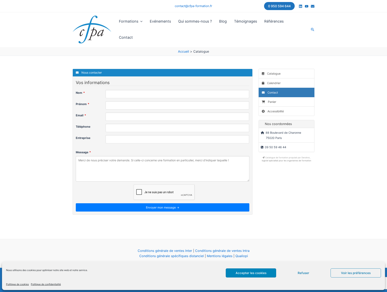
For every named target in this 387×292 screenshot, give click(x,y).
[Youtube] (306, 6)
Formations (128, 21)
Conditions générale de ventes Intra (222, 251)
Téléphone (83, 126)
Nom (79, 92)
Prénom (81, 104)
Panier (272, 101)
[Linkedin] (300, 6)
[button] (279, 6)
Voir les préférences (356, 273)
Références (274, 21)
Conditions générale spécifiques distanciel (171, 256)
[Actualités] (312, 6)
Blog (223, 21)
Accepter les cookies (251, 273)
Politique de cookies (17, 284)
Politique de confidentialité (46, 284)
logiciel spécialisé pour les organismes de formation (286, 160)
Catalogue (273, 73)
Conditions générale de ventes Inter (165, 251)
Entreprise (83, 138)
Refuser (303, 273)
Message (82, 152)
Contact (126, 37)
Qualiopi (241, 256)
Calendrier (273, 83)
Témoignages (245, 21)
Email (79, 115)
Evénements (160, 21)
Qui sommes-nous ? (195, 21)
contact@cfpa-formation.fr (193, 6)
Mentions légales (219, 256)
